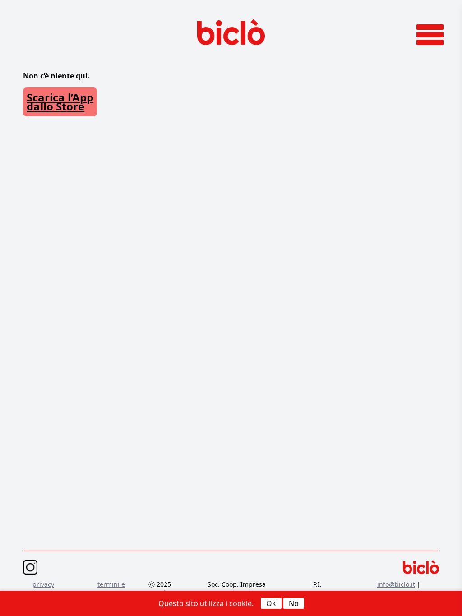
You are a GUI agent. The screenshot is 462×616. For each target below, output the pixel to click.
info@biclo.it (396, 584)
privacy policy (43, 589)
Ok (271, 603)
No (294, 603)
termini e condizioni (111, 589)
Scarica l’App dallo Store (60, 102)
